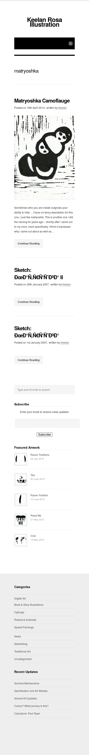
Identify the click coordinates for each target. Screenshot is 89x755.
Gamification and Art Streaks (31, 691)
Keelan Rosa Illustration (44, 22)
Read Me (35, 515)
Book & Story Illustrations (28, 604)
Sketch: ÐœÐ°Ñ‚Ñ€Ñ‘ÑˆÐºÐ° (36, 331)
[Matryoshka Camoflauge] (44, 157)
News (17, 636)
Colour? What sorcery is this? (31, 706)
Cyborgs (19, 612)
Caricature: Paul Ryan (27, 713)
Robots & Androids (25, 619)
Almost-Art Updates (25, 698)
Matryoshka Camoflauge (42, 100)
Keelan (62, 107)
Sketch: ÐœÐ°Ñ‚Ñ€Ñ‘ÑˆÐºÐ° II (38, 273)
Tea (32, 475)
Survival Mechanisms (26, 683)
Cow (33, 535)
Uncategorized (23, 659)
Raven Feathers (39, 454)
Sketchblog (20, 644)
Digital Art (20, 598)
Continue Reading (29, 243)
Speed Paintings (24, 627)
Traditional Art (22, 651)
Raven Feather (39, 495)
